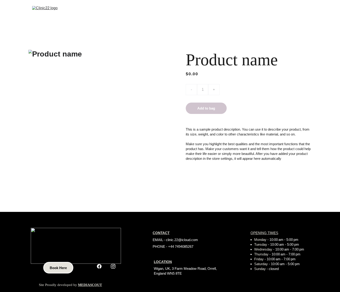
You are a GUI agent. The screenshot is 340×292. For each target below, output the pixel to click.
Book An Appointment (288, 13)
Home (194, 13)
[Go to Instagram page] (113, 266)
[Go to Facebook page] (99, 266)
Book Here (58, 268)
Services (244, 13)
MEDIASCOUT (90, 285)
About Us (217, 13)
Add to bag (206, 108)
